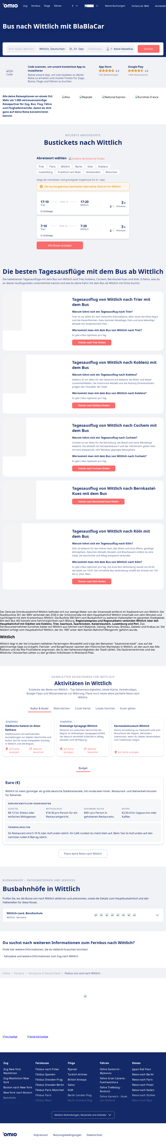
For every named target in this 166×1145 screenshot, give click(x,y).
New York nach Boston (17, 1092)
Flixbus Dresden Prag (49, 1079)
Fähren (58, 5)
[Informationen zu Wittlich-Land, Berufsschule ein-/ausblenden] (157, 915)
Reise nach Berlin (143, 1074)
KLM (70, 1090)
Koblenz (103, 166)
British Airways (77, 1079)
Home (6, 973)
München (111, 172)
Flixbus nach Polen (47, 1069)
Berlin (78, 166)
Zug (25, 5)
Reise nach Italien (143, 1090)
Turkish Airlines (77, 1074)
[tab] (39, 708)
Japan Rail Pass (141, 1069)
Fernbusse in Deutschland (44, 973)
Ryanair (72, 1069)
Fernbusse (42, 1063)
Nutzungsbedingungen (67, 1135)
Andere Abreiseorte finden (88, 158)
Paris (52, 166)
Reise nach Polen (143, 1085)
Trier (41, 166)
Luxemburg (46, 172)
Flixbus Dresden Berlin (50, 1085)
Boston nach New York (17, 1087)
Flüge (47, 5)
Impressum (41, 1135)
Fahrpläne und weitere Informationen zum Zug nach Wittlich (41, 956)
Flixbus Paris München (50, 1090)
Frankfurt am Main (69, 172)
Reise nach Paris (142, 1079)
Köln (90, 166)
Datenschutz (94, 1135)
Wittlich (65, 166)
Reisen (136, 1063)
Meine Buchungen (115, 6)
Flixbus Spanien (45, 1074)
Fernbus (35, 5)
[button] (77, 49)
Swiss (71, 1085)
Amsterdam (93, 172)
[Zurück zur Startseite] (13, 5)
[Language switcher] (92, 6)
